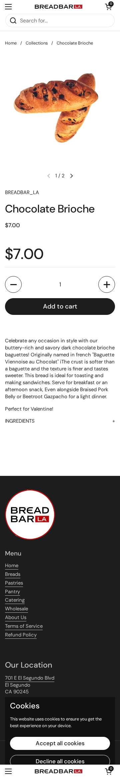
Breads (12, 574)
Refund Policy (21, 634)
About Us (15, 617)
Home (11, 43)
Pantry (12, 591)
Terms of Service (24, 626)
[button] (108, 6)
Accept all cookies (60, 743)
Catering (15, 600)
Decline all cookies (60, 761)
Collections (37, 43)
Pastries (14, 583)
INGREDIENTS (20, 421)
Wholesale (16, 608)
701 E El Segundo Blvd (29, 678)
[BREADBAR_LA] (58, 6)
